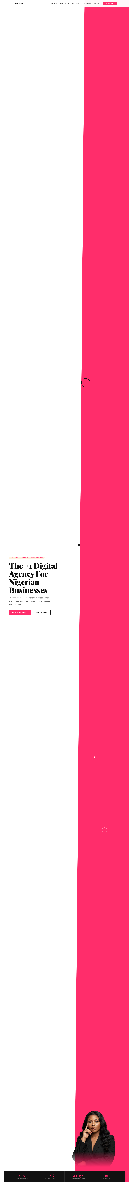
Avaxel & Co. (18, 3)
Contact (97, 3)
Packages (75, 3)
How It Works (64, 3)
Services (54, 3)
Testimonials (86, 3)
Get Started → (109, 3)
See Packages (41, 612)
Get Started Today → (20, 612)
